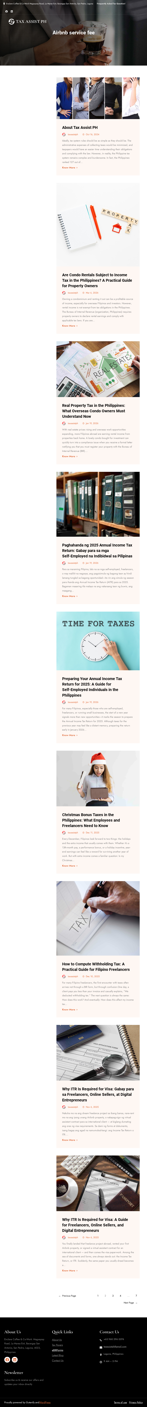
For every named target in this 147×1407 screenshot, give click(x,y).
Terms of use (120, 1402)
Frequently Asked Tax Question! (111, 3)
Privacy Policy (136, 1402)
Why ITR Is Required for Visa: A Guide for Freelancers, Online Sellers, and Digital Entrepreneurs (95, 1225)
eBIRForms (57, 1350)
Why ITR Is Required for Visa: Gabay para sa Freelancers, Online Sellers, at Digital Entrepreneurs (98, 1094)
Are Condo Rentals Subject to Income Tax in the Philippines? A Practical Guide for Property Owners (97, 280)
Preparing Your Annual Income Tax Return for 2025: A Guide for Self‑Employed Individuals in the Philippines (92, 686)
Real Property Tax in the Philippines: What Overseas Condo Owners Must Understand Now (93, 411)
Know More (68, 167)
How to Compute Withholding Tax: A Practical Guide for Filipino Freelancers (96, 967)
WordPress (45, 1402)
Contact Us (57, 1360)
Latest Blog (57, 1355)
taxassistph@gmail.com (115, 1346)
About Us (57, 1340)
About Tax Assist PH (80, 127)
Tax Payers (57, 1345)
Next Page (131, 1302)
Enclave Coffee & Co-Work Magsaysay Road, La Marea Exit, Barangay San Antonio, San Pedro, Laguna (49, 3)
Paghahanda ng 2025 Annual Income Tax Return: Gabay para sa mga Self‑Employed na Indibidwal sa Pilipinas (97, 550)
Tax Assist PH (31, 21)
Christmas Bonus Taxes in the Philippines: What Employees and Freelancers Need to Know (91, 820)
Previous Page (67, 1295)
